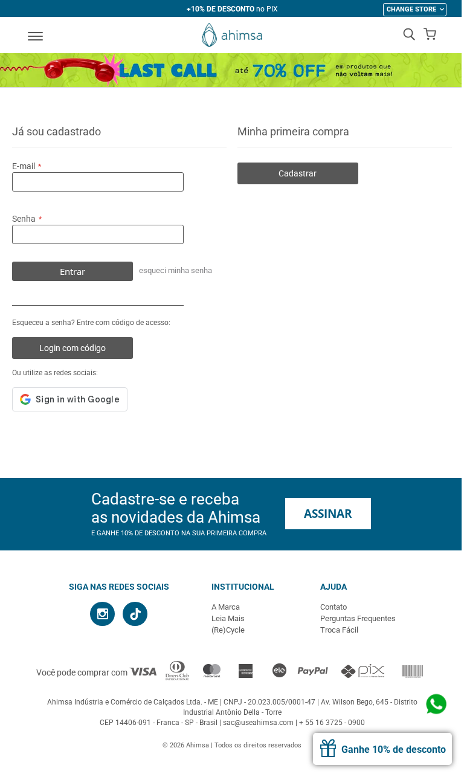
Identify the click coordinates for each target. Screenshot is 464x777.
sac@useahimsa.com (258, 722)
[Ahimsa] (232, 35)
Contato (333, 606)
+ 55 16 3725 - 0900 (332, 722)
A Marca (225, 606)
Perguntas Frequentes (358, 618)
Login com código (72, 348)
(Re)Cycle (228, 629)
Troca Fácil (339, 629)
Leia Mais (228, 618)
